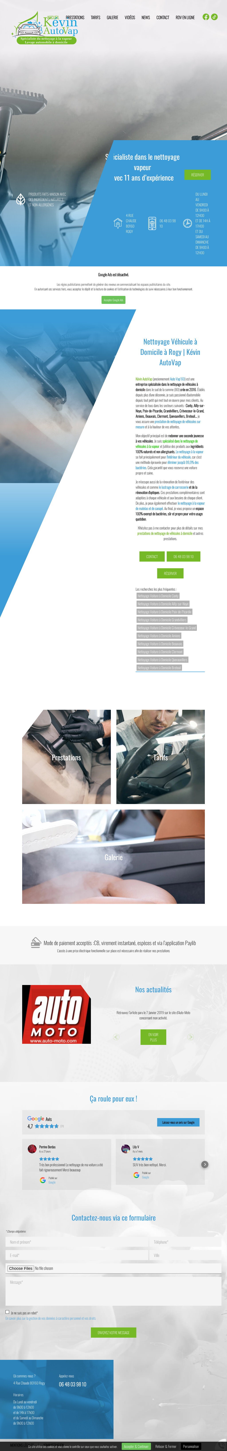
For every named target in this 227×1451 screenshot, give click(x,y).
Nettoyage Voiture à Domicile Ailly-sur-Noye (163, 603)
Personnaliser (191, 1446)
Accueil (53, 17)
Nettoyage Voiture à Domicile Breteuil (159, 667)
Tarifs (95, 17)
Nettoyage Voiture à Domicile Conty (158, 595)
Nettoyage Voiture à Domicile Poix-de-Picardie (164, 611)
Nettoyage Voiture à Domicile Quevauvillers (162, 659)
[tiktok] (214, 17)
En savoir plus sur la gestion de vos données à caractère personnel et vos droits (51, 1318)
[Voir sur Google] (32, 1148)
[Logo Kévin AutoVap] (44, 28)
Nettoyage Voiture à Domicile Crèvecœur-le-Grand (167, 627)
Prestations (75, 17)
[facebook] (206, 17)
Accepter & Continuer (136, 1446)
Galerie (112, 17)
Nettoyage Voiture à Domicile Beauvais (160, 643)
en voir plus (153, 1037)
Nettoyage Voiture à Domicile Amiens (159, 635)
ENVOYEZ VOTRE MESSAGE (113, 1332)
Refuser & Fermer (165, 1446)
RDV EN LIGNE (185, 17)
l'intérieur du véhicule (179, 457)
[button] (22, 1164)
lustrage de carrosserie (174, 487)
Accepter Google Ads (113, 300)
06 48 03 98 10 (184, 556)
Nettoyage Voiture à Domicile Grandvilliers (162, 619)
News (146, 17)
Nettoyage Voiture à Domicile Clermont (160, 651)
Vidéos (130, 17)
